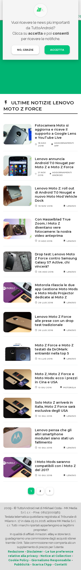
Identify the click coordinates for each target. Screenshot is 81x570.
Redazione (16, 551)
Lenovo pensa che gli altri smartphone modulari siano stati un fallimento (54, 436)
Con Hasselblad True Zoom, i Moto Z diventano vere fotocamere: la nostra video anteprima (53, 227)
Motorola (69, 387)
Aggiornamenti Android (62, 173)
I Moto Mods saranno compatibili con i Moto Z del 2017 (55, 466)
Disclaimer (35, 551)
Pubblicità (21, 564)
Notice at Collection (55, 556)
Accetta (57, 49)
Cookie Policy (18, 560)
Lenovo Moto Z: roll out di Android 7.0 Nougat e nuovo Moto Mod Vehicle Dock (56, 194)
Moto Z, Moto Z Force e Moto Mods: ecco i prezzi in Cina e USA (56, 378)
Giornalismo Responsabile (51, 560)
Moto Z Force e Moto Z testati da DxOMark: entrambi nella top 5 (54, 349)
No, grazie (25, 49)
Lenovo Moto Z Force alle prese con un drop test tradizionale (54, 321)
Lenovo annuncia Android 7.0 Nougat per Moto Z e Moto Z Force (55, 163)
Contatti (60, 564)
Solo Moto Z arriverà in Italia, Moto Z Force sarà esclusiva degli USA (55, 406)
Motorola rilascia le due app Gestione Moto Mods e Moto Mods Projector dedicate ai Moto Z (56, 291)
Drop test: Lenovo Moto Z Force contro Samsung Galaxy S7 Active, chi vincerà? (56, 260)
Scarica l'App (42, 564)
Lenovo (71, 205)
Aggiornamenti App (64, 144)
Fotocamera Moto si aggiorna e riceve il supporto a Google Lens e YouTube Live (55, 131)
